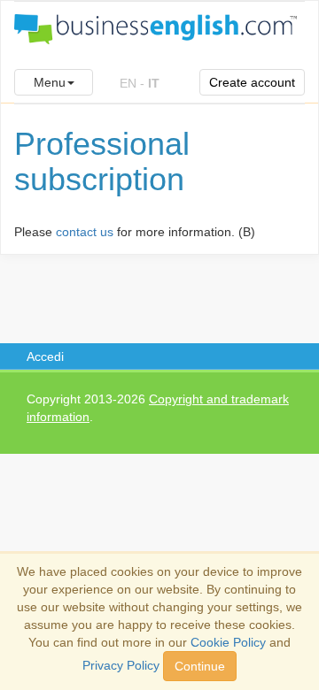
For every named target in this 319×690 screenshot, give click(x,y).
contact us (84, 232)
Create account (252, 82)
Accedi (45, 356)
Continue (200, 666)
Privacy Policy (121, 665)
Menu (50, 82)
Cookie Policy (228, 642)
